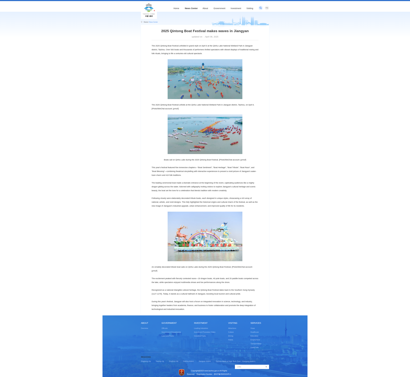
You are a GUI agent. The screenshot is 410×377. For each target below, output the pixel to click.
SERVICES (255, 323)
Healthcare (254, 332)
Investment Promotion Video (204, 332)
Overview (144, 328)
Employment (255, 340)
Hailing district (188, 361)
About (205, 8)
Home (176, 8)
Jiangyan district (205, 361)
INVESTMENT (201, 323)
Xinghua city (173, 361)
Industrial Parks (200, 336)
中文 (267, 8)
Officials (165, 328)
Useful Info (254, 347)
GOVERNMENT (169, 323)
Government (219, 8)
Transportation (255, 344)
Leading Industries (201, 328)
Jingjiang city (146, 361)
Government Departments (171, 332)
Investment (236, 8)
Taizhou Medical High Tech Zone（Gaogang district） (236, 361)
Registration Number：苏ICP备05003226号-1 (214, 374)
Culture (231, 332)
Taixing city (160, 361)
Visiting (249, 8)
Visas (252, 328)
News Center (191, 8)
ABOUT (144, 323)
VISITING (232, 323)
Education (254, 336)
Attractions (232, 328)
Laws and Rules (168, 336)
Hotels (230, 340)
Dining (230, 336)
